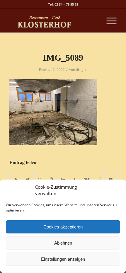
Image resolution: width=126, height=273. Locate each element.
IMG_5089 (63, 57)
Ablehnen (63, 242)
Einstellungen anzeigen (63, 259)
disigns (81, 69)
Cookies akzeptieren (63, 226)
